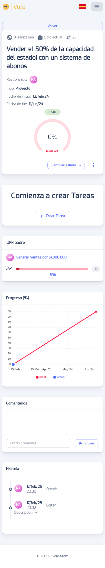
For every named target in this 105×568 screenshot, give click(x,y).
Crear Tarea (55, 216)
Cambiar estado (64, 165)
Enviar (89, 443)
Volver (52, 26)
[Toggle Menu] (97, 6)
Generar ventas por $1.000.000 (41, 257)
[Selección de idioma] (82, 6)
